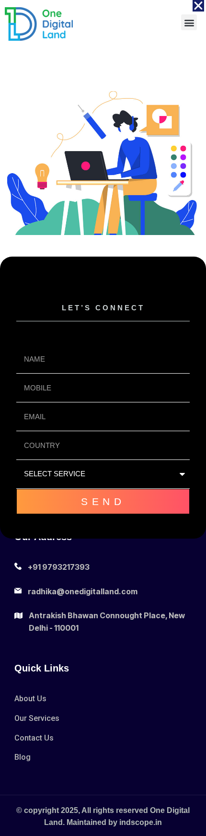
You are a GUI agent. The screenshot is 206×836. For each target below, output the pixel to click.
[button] (198, 6)
